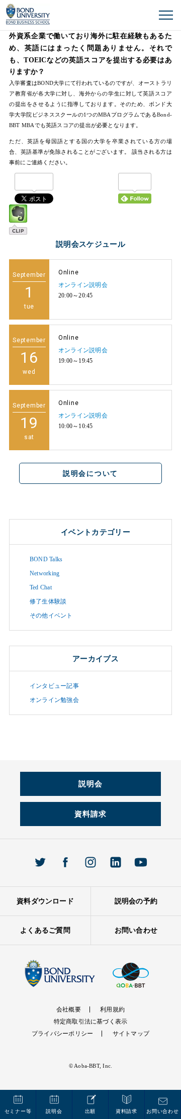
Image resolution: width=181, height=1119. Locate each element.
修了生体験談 (48, 601)
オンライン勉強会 (54, 699)
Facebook (65, 862)
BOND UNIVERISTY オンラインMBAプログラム (28, 14)
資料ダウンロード (45, 901)
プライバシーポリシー (62, 1033)
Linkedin (116, 862)
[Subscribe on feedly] (134, 188)
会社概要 (68, 1009)
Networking (44, 573)
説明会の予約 (136, 901)
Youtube (141, 862)
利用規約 (112, 1009)
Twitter (40, 862)
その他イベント (51, 615)
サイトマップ (131, 1033)
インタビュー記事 (54, 685)
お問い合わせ (136, 930)
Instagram (90, 862)
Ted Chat (41, 587)
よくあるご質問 (45, 930)
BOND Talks (46, 559)
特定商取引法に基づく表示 (91, 1021)
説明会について (90, 473)
